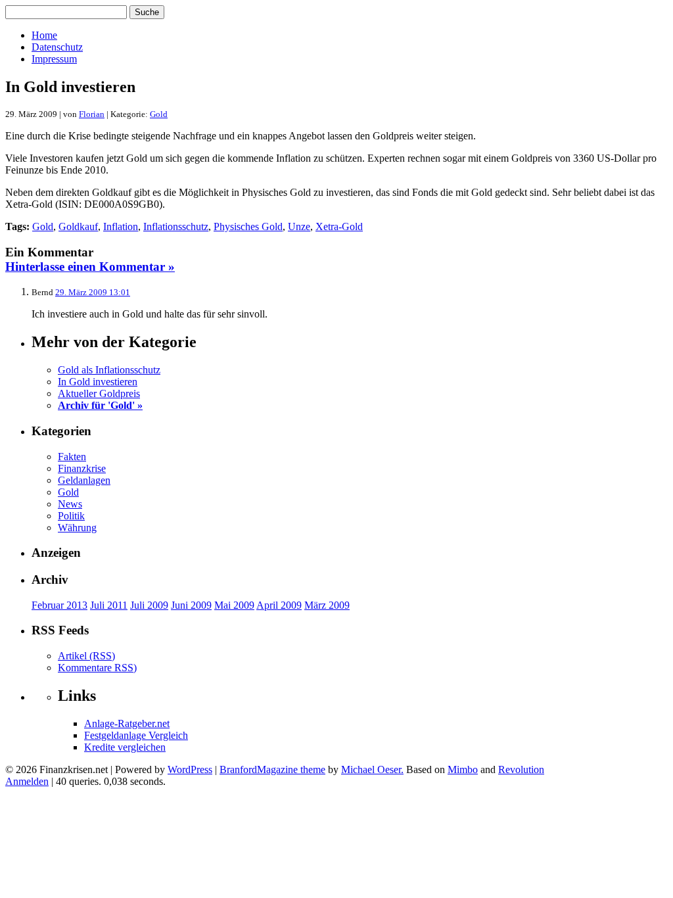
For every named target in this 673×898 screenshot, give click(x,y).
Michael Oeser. (372, 769)
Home (44, 35)
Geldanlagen (84, 480)
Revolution (521, 769)
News (70, 503)
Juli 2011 (109, 605)
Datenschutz (57, 47)
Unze (299, 226)
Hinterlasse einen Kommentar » (90, 266)
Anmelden (27, 781)
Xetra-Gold (339, 226)
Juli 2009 (149, 605)
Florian (91, 114)
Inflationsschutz (175, 226)
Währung (77, 527)
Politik (71, 515)
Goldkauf (78, 226)
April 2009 (279, 605)
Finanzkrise (82, 468)
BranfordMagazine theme (272, 769)
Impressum (54, 58)
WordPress (190, 769)
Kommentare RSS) (97, 667)
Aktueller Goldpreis (99, 393)
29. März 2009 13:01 (92, 292)
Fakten (72, 456)
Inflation (120, 226)
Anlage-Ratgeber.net (127, 723)
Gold (159, 114)
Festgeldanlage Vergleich (136, 735)
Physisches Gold (248, 226)
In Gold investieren (97, 381)
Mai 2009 (234, 605)
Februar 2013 (59, 605)
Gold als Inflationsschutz (109, 369)
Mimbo (463, 769)
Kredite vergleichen (125, 747)
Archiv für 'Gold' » (100, 405)
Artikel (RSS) (86, 655)
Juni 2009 (191, 605)
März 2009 (327, 605)
